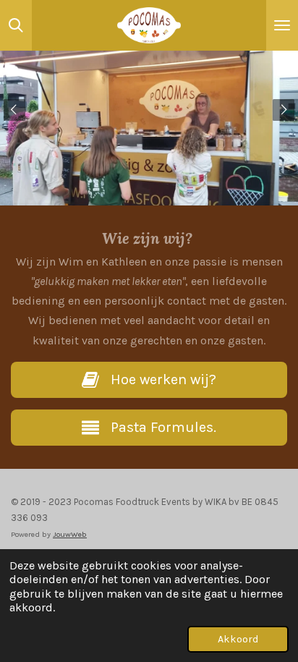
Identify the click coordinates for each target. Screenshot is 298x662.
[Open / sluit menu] (282, 25)
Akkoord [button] (238, 639)
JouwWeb (70, 534)
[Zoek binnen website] (16, 25)
